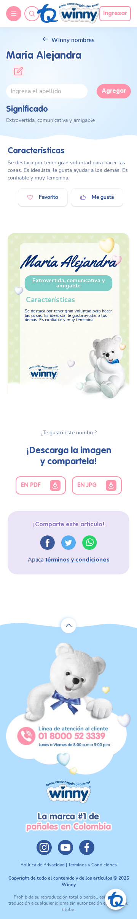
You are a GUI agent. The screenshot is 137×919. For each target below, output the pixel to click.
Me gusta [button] (103, 197)
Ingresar (115, 14)
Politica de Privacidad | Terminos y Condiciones (69, 865)
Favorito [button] (48, 197)
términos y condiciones (77, 560)
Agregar (114, 91)
